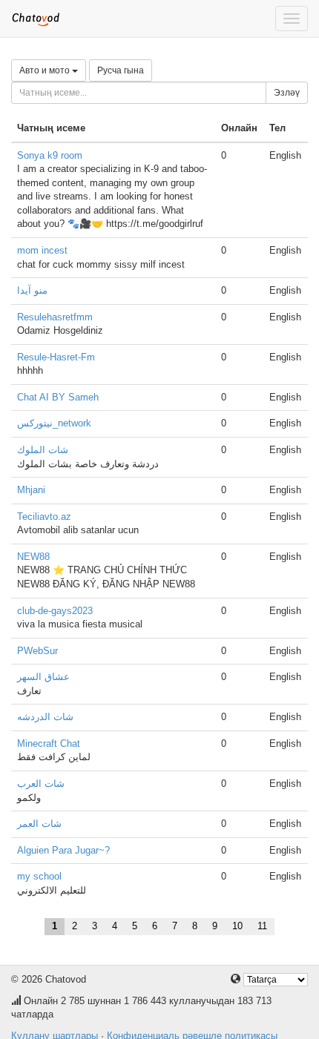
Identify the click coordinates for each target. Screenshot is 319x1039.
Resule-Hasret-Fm (56, 357)
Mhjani (31, 489)
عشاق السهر (43, 676)
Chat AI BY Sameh (58, 397)
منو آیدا (32, 290)
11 (262, 925)
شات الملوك (42, 449)
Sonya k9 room (49, 155)
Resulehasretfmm (55, 317)
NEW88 (33, 556)
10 (237, 925)
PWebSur (37, 650)
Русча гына (120, 70)
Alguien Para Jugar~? (63, 850)
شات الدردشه (45, 716)
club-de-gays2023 (55, 610)
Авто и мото (45, 70)
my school (39, 876)
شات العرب (41, 783)
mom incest (42, 250)
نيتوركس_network (54, 423)
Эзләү (287, 93)
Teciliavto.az (44, 516)
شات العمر (39, 823)
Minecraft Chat (48, 743)
